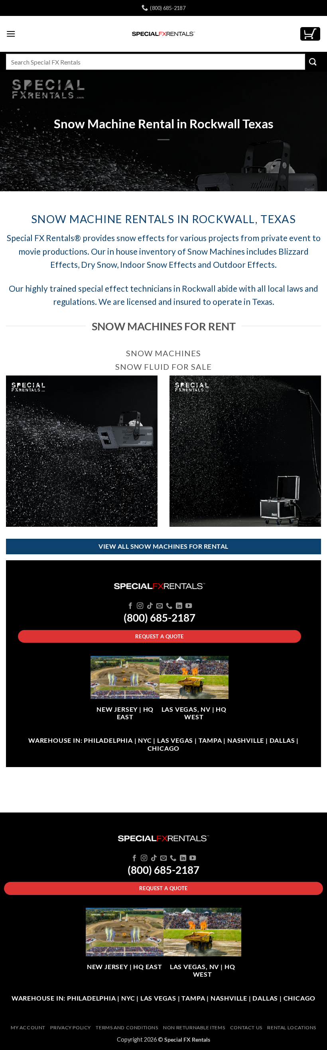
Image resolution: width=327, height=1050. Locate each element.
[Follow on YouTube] (188, 606)
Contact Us (246, 1027)
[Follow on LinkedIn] (179, 606)
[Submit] (313, 61)
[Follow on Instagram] (140, 606)
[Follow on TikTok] (149, 606)
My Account (28, 1027)
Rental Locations (291, 1027)
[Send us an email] (159, 606)
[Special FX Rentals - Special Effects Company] (163, 33)
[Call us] (169, 606)
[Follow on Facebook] (130, 606)
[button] (11, 33)
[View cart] (310, 34)
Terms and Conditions (127, 1027)
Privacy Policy (70, 1027)
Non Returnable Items (194, 1027)
